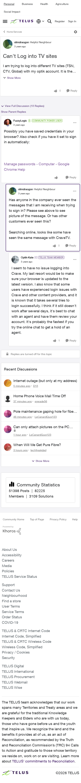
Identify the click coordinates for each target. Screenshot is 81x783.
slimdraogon (21, 42)
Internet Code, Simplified (21, 636)
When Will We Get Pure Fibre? (37, 445)
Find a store (11, 601)
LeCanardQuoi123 (46, 416)
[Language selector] (40, 21)
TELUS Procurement (18, 677)
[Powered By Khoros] (40, 530)
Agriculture (62, 3)
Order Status (12, 617)
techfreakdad (38, 450)
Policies (8, 571)
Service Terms (13, 612)
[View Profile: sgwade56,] (7, 398)
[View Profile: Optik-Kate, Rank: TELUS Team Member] (15, 259)
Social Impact (12, 11)
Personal (9, 3)
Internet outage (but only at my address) (45, 381)
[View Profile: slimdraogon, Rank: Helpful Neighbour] (7, 44)
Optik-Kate (27, 257)
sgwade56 (41, 401)
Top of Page (37, 519)
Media (7, 566)
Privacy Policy (58, 519)
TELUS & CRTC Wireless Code (26, 641)
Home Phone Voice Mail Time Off (39, 396)
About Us (9, 549)
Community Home (13, 519)
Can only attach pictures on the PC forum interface (41, 427)
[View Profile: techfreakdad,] (7, 447)
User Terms (11, 606)
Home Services (14, 31)
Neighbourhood (14, 595)
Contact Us (11, 590)
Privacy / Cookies (16, 652)
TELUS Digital (13, 666)
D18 (35, 385)
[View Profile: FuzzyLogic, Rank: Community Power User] (7, 122)
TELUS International (18, 671)
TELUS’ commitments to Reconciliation (43, 761)
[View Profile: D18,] (7, 383)
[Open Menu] (75, 31)
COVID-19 (10, 622)
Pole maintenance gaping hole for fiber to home (44, 411)
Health (44, 3)
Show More (14, 77)
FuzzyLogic (20, 120)
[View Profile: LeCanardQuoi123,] (7, 414)
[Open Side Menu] (5, 21)
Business (27, 3)
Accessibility (12, 555)
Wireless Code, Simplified (22, 647)
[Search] (49, 21)
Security (8, 658)
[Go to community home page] (22, 21)
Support (8, 585)
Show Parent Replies (13, 111)
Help (75, 519)
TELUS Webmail (15, 682)
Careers (8, 560)
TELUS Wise (12, 687)
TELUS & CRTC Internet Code (26, 631)
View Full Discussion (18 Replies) (24, 105)
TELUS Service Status (19, 576)
